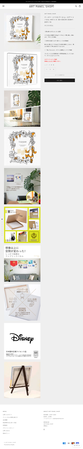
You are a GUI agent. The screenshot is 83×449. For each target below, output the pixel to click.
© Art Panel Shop (10, 442)
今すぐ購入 (60, 80)
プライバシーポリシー (8, 428)
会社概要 (5, 420)
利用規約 (5, 425)
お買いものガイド (7, 414)
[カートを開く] (80, 6)
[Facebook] (49, 64)
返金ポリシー (6, 433)
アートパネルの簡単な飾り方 (10, 417)
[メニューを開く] (3, 6)
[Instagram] (44, 429)
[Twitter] (51, 64)
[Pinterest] (53, 64)
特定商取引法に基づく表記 (9, 422)
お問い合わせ (6, 430)
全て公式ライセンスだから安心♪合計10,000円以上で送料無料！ (41, 1)
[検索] (76, 6)
